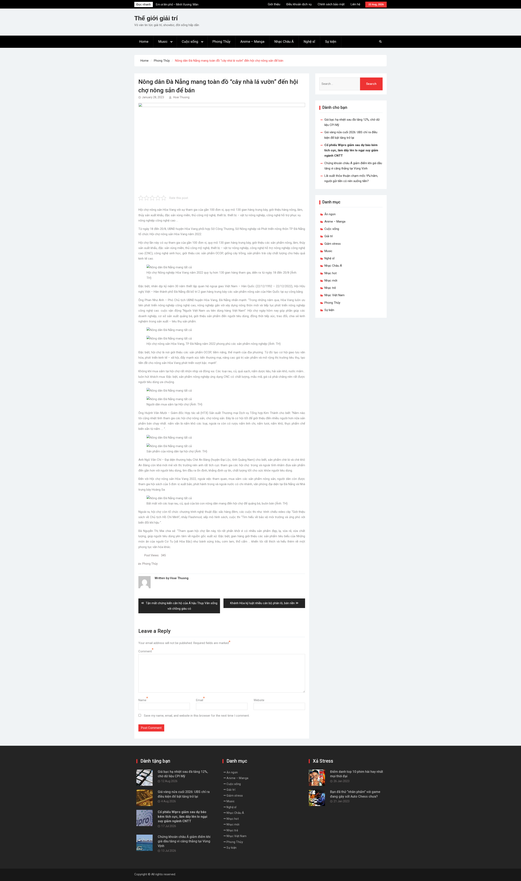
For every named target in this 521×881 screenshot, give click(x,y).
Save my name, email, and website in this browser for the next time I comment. (197, 715)
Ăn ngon (330, 214)
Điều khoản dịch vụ (299, 4)
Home (143, 41)
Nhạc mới (330, 280)
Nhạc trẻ (330, 288)
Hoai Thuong (181, 97)
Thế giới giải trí (156, 18)
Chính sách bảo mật (331, 4)
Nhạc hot (330, 273)
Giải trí (328, 236)
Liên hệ (355, 4)
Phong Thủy (221, 41)
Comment (145, 651)
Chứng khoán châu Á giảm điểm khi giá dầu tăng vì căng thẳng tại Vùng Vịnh (184, 841)
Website (259, 700)
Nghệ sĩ (309, 41)
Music (162, 41)
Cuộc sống (190, 41)
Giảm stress (332, 244)
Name (142, 700)
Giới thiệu (274, 4)
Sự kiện (330, 41)
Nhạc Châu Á (284, 41)
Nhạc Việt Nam (334, 295)
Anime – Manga (252, 41)
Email (199, 700)
